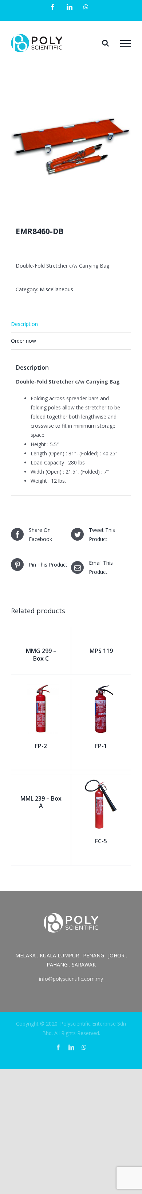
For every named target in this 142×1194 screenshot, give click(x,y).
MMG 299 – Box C (41, 654)
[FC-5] (101, 782)
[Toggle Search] (105, 43)
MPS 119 (101, 651)
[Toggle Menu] (125, 43)
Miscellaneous (56, 289)
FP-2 (41, 746)
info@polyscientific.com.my (71, 978)
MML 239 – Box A (41, 802)
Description (24, 323)
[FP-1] (101, 687)
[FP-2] (41, 687)
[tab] (71, 324)
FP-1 (101, 746)
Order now (23, 340)
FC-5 (101, 841)
